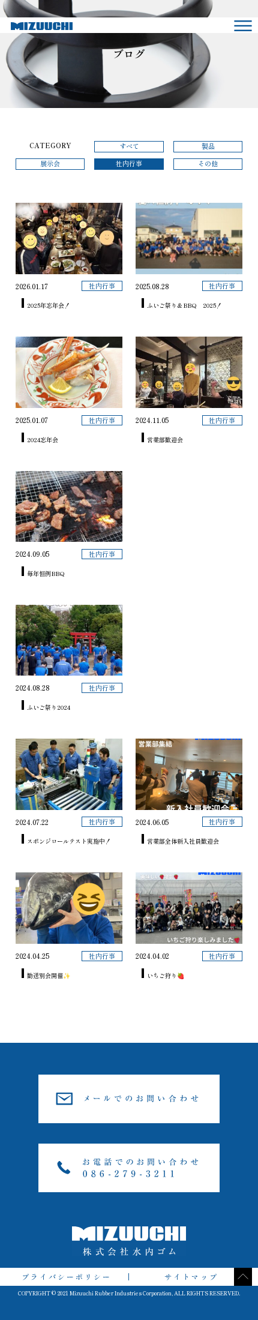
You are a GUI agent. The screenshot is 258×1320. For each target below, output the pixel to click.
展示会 (50, 163)
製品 (208, 146)
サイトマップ (191, 1276)
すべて (129, 146)
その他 (208, 163)
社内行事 (129, 163)
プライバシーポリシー (67, 1276)
